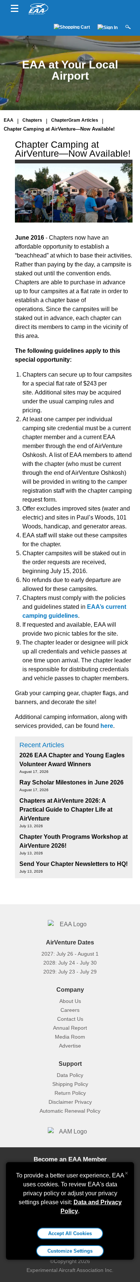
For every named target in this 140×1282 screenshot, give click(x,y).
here (106, 726)
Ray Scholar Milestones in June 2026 (71, 782)
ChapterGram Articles (74, 120)
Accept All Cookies (70, 1233)
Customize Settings (70, 1251)
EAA (8, 120)
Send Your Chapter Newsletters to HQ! (73, 864)
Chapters (32, 120)
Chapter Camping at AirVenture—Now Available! (59, 129)
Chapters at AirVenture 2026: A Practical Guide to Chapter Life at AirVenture (65, 809)
